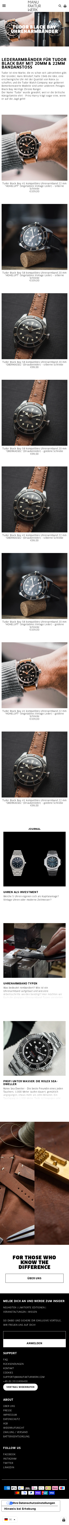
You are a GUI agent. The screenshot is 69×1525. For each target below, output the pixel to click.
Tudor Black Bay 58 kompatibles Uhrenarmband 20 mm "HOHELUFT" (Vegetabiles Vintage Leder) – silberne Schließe (34, 275)
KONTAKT (8, 1368)
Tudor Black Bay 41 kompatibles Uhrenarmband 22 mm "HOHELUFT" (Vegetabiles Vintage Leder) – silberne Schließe (34, 186)
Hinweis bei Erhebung (20, 1508)
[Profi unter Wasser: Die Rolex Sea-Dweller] (34, 1048)
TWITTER (8, 1463)
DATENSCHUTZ (11, 1419)
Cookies (8, 1372)
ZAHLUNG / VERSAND (15, 1432)
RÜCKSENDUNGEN (13, 1364)
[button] (10, 1519)
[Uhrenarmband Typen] (34, 950)
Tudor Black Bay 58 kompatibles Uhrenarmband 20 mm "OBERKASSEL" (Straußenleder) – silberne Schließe (34, 363)
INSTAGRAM (10, 1458)
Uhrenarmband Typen (20, 983)
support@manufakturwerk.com (24, 1377)
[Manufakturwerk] (34, 6)
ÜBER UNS (9, 1406)
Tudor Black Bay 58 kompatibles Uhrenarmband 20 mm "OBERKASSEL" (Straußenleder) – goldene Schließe (34, 449)
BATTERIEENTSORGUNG (16, 1436)
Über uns (34, 1278)
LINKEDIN (8, 1467)
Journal (34, 829)
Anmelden (34, 1343)
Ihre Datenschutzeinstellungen (34, 1503)
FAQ (5, 1359)
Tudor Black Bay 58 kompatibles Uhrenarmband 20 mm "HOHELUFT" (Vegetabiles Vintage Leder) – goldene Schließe (34, 624)
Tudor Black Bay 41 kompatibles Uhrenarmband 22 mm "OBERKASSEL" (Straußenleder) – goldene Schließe (34, 801)
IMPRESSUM (10, 1415)
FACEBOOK (9, 1454)
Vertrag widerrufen (20, 1387)
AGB (5, 1423)
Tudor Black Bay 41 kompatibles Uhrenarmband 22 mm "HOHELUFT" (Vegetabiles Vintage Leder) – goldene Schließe (34, 714)
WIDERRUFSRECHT (13, 1428)
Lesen (10, 911)
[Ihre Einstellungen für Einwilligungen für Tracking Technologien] (63, 1519)
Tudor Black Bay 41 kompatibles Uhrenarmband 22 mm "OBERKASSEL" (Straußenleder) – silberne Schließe (34, 536)
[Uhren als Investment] (34, 859)
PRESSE (7, 1410)
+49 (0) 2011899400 (15, 1381)
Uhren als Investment (20, 892)
